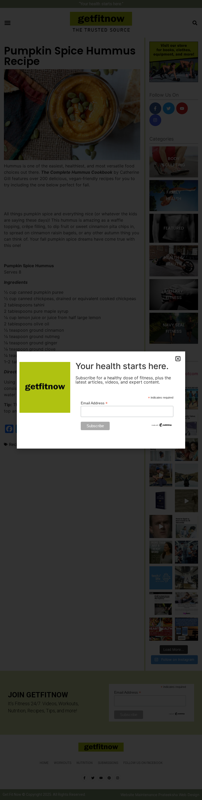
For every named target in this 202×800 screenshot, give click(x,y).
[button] (178, 359)
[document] (101, 400)
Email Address (94, 403)
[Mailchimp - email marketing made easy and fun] (161, 426)
